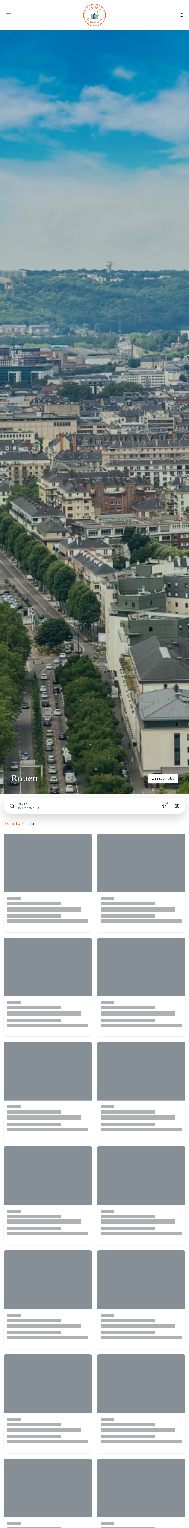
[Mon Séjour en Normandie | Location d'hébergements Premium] (94, 15)
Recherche (12, 823)
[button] (82, 806)
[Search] (182, 15)
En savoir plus (163, 778)
